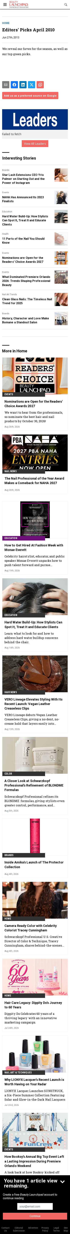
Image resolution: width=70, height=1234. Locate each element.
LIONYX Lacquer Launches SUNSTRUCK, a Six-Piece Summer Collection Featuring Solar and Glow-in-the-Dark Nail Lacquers (34, 1095)
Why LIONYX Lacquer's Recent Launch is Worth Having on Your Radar (34, 1082)
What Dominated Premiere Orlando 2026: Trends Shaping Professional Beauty (26, 281)
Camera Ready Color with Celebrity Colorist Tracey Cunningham (30, 928)
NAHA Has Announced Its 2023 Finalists (23, 199)
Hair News (10, 692)
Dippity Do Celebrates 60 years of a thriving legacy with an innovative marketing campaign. (30, 1018)
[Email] (5, 84)
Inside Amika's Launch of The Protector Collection (34, 864)
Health (5, 234)
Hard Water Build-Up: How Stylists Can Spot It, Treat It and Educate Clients (25, 220)
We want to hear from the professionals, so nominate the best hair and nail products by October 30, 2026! (33, 417)
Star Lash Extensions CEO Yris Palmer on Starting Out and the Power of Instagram (23, 179)
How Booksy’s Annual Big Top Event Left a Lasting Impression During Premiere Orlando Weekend (34, 1161)
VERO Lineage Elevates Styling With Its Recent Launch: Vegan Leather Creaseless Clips (33, 703)
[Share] (14, 84)
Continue (35, 1216)
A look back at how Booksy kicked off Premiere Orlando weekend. (32, 1174)
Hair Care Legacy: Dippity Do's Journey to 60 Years (33, 1005)
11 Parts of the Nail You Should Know (23, 240)
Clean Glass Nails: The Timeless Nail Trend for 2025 (27, 301)
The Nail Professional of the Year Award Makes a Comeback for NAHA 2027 (34, 481)
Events (5, 192)
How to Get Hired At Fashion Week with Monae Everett (33, 547)
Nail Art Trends (9, 294)
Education (7, 211)
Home (6, 23)
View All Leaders (35, 144)
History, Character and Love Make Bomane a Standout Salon (25, 320)
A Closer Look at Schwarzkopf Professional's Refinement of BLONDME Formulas (34, 785)
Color (8, 773)
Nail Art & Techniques (18, 1072)
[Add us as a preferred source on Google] (40, 84)
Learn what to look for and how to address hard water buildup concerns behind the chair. (31, 638)
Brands (5, 170)
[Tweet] (31, 84)
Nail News (10, 471)
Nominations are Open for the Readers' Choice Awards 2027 (22, 259)
